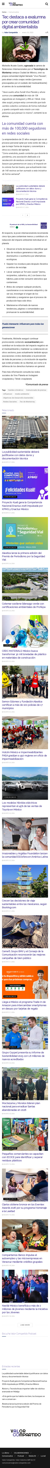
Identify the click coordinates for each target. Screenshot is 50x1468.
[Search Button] (46, 4)
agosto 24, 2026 (9, 762)
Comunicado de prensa (36, 390)
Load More (25, 1325)
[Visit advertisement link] (25, 226)
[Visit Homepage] (15, 4)
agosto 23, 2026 (9, 860)
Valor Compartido (11, 32)
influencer (7, 394)
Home (4, 12)
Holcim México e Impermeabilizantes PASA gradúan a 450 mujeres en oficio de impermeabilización (24, 755)
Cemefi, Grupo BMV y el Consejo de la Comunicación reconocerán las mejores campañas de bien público (23, 954)
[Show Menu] (3, 4)
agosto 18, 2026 (9, 1265)
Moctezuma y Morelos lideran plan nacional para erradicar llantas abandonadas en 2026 (21, 1106)
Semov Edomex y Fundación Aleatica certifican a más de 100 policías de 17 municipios (22, 705)
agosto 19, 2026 (9, 1164)
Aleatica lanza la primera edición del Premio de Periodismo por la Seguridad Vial (23, 556)
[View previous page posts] (23, 215)
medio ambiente (22, 394)
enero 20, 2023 (27, 32)
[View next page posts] (27, 215)
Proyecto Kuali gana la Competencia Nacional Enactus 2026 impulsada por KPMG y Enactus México (31, 201)
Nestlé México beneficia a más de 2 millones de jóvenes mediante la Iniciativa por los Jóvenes (25, 1309)
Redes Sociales (10, 402)
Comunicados (14, 12)
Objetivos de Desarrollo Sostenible (18, 398)
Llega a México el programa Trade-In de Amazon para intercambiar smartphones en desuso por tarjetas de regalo (24, 1005)
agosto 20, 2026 (9, 1063)
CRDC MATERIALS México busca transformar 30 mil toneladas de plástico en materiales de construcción (24, 654)
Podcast (21, 1456)
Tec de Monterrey (27, 402)
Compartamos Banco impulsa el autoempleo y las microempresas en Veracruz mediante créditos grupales (22, 1258)
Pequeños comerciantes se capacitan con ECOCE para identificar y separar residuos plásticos (22, 1157)
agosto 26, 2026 (9, 563)
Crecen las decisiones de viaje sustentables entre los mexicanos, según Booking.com (24, 904)
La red (7, 598)
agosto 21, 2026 (9, 911)
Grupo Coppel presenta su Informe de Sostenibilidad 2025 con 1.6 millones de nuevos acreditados (23, 1056)
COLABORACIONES (21, 1453)
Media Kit (32, 1456)
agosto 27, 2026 (23, 194)
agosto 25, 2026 (9, 661)
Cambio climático (15, 390)
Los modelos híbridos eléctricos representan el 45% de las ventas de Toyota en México (22, 806)
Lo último (5, 1453)
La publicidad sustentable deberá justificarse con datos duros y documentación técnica (30, 188)
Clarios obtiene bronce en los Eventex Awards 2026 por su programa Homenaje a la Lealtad (24, 1208)
